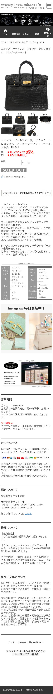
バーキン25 (37, 42)
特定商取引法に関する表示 (34, 690)
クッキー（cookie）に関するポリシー (26, 642)
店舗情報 (16, 34)
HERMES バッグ (18, 42)
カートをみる (39, 8)
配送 (37, 34)
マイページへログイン (27, 8)
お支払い (26, 34)
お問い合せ (48, 34)
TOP (5, 34)
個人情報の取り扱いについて (12, 690)
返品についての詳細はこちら (14, 177)
